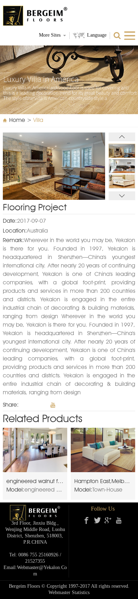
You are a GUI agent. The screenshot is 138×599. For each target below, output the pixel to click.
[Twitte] (97, 520)
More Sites (50, 35)
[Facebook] (86, 520)
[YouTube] (118, 520)
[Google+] (107, 520)
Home (17, 120)
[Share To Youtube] (53, 405)
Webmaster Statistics (69, 592)
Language (97, 35)
